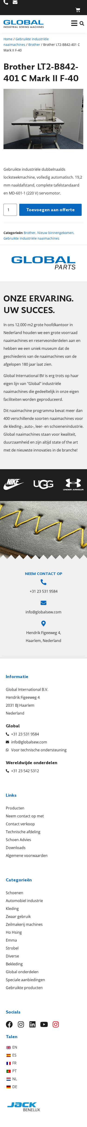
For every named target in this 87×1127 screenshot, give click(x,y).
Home (8, 39)
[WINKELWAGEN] (78, 10)
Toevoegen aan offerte (50, 210)
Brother (34, 44)
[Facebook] (9, 1024)
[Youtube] (44, 1024)
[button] (82, 23)
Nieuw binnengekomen (55, 233)
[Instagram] (20, 1024)
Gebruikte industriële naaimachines (31, 238)
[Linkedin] (32, 1024)
